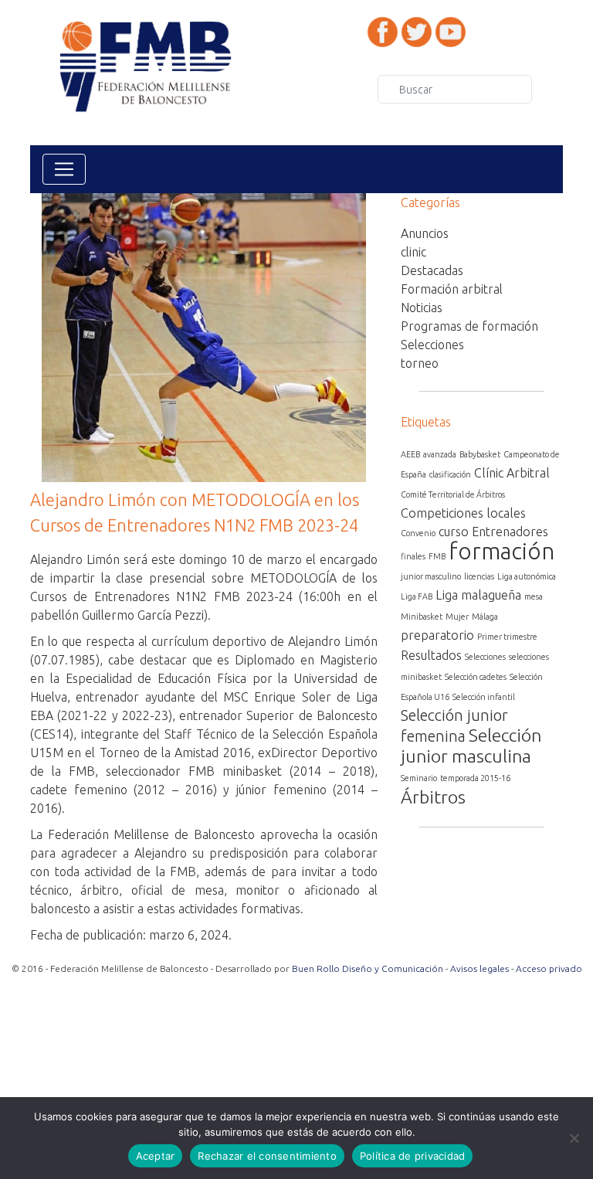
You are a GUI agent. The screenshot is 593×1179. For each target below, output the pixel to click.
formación (501, 551)
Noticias (421, 307)
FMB (437, 556)
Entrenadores (510, 532)
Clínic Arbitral (512, 473)
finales (413, 556)
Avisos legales (479, 968)
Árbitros (433, 797)
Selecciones (432, 345)
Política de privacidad (413, 1156)
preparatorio (437, 635)
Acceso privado (549, 968)
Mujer (457, 616)
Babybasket (479, 454)
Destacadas (432, 270)
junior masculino (431, 576)
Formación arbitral (452, 289)
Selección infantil (483, 697)
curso (454, 532)
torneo (420, 363)
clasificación (450, 474)
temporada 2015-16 (475, 778)
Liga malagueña (478, 595)
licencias (479, 576)
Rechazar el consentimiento (267, 1156)
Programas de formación (469, 326)
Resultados (431, 655)
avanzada (439, 454)
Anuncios (425, 233)
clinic (413, 252)
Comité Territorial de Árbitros (453, 494)
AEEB (410, 454)
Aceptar (155, 1156)
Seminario (419, 778)
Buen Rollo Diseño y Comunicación (367, 968)
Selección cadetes (476, 676)
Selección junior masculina (471, 745)
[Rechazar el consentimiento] (573, 1138)
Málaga (485, 616)
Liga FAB (416, 596)
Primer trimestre (507, 636)
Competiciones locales (463, 513)
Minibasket (421, 616)
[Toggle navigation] (64, 169)
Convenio (418, 533)
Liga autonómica (526, 576)
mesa (533, 596)
